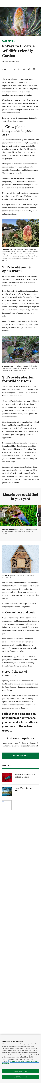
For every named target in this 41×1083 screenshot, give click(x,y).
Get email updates (20, 756)
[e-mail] (34, 69)
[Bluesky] (29, 69)
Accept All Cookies (20, 1077)
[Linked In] (19, 69)
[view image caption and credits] (37, 33)
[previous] (2, 515)
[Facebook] (9, 69)
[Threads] (24, 69)
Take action (8, 41)
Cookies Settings (20, 1071)
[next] (38, 515)
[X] (14, 69)
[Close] (38, 1038)
